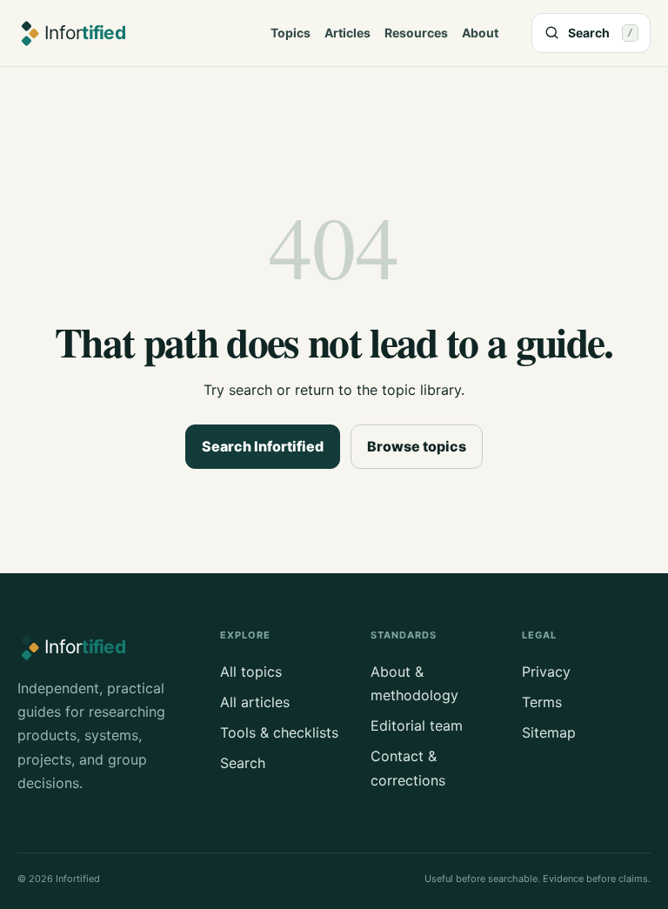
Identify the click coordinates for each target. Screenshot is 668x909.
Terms (542, 702)
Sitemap (549, 732)
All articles (255, 702)
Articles (347, 32)
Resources (416, 32)
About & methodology (414, 683)
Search (242, 763)
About (480, 32)
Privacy (546, 671)
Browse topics (416, 446)
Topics (291, 32)
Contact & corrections (408, 767)
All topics (251, 671)
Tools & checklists (279, 732)
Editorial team (417, 725)
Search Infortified (263, 446)
